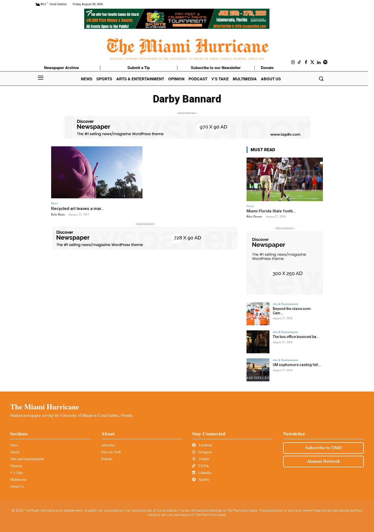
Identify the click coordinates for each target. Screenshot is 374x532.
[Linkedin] (319, 62)
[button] (321, 78)
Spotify (203, 479)
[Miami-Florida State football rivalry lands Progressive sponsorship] (285, 179)
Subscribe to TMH (323, 448)
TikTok (203, 465)
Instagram (204, 451)
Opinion (16, 465)
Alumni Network (323, 461)
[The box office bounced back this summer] (258, 341)
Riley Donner (254, 216)
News (54, 203)
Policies (106, 458)
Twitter (203, 458)
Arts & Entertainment (285, 303)
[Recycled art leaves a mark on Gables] (96, 172)
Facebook (205, 445)
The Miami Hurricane (44, 406)
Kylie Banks (58, 214)
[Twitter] (312, 62)
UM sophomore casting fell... (297, 365)
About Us (17, 486)
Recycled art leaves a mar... (77, 208)
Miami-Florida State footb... (271, 211)
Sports (14, 451)
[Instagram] (293, 62)
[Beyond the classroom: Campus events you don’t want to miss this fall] (258, 313)
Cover (250, 205)
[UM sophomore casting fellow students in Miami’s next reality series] (258, 369)
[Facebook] (306, 62)
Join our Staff (111, 451)
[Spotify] (325, 62)
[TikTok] (299, 62)
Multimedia (18, 479)
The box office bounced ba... (296, 337)
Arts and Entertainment (27, 458)
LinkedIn (204, 472)
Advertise (108, 445)
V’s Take (16, 472)
